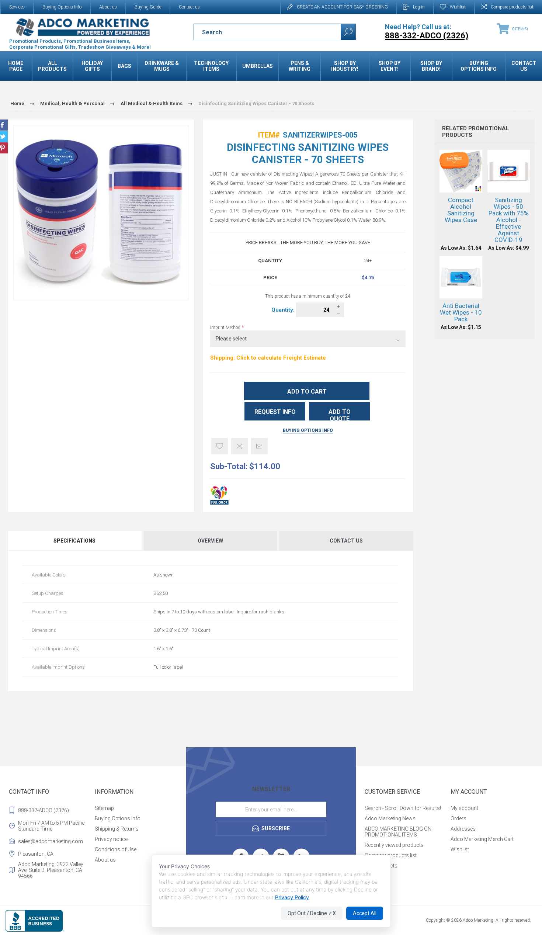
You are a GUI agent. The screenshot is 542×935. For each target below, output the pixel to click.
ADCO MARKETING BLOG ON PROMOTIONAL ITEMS (398, 832)
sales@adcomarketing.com (50, 841)
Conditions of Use (115, 849)
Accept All (364, 913)
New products (381, 866)
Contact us (189, 7)
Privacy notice (111, 839)
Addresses (463, 829)
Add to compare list (239, 446)
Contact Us (346, 541)
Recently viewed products (394, 845)
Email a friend (259, 446)
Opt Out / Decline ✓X (312, 913)
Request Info (275, 411)
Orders (458, 818)
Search (348, 32)
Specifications (74, 541)
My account (464, 808)
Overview (210, 541)
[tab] (75, 541)
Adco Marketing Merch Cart (482, 839)
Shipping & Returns (117, 829)
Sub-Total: (228, 466)
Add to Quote (340, 414)
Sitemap (104, 808)
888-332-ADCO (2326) (43, 810)
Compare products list (512, 7)
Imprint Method (226, 327)
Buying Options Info (61, 7)
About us (108, 7)
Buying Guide (148, 7)
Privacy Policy (292, 897)
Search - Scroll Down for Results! (403, 808)
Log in (419, 7)
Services (17, 7)
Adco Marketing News (390, 818)
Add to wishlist (219, 446)
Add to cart (307, 391)
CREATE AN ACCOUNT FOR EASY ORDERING (342, 7)
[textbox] (261, 32)
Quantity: (283, 310)
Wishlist (460, 849)
